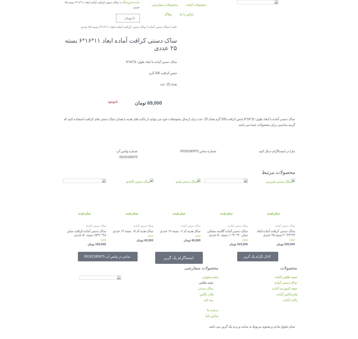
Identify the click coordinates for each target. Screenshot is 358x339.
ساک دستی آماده (159, 27)
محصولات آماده (196, 4)
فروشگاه (127, 2)
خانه (137, 2)
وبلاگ (168, 14)
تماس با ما (187, 14)
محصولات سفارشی (165, 4)
